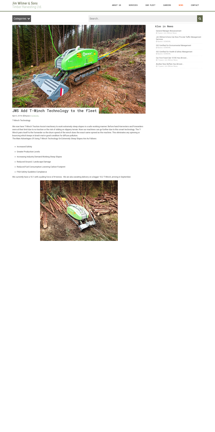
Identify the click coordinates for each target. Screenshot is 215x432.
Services (133, 5)
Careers (167, 5)
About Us (116, 5)
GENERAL (35, 116)
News (181, 5)
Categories (22, 18)
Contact (195, 5)
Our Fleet (150, 5)
